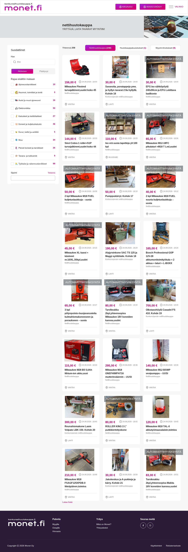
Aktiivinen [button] (22, 71)
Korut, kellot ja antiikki (29, 132)
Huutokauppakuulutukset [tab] (133, 48)
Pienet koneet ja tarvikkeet (31, 148)
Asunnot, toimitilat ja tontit (30, 92)
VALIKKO (179, 6)
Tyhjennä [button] (51, 173)
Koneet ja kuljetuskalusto (30, 124)
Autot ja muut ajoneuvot (30, 100)
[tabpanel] (121, 277)
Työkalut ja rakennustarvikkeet (33, 164)
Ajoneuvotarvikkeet (27, 84)
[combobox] (33, 178)
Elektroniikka (24, 108)
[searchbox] (12, 178)
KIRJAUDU (127, 7)
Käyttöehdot (156, 546)
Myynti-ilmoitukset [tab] (166, 48)
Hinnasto (56, 531)
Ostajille (56, 528)
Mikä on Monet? (103, 524)
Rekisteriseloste (173, 546)
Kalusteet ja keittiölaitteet (30, 116)
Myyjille (55, 524)
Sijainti (14, 173)
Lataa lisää (67, 502)
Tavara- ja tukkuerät (28, 156)
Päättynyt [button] (44, 71)
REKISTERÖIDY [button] (154, 7)
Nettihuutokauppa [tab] (100, 48)
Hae (13, 56)
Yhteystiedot (102, 528)
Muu (21, 140)
